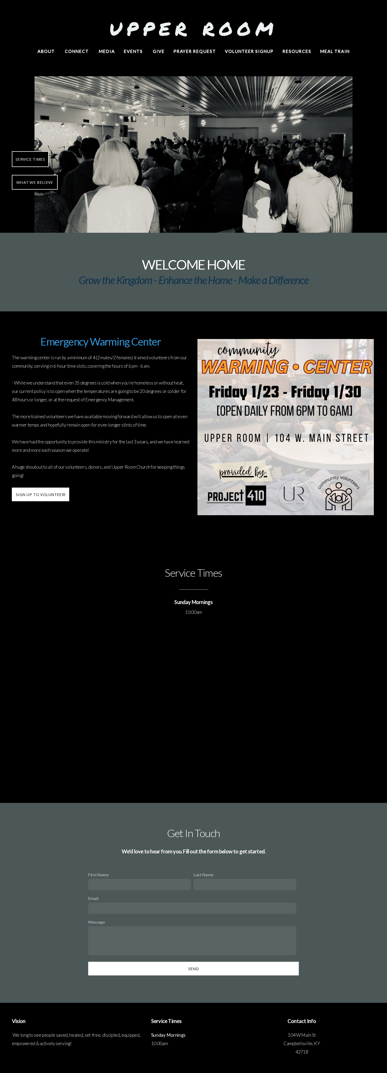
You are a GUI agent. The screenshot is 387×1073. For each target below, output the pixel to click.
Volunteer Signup (249, 51)
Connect (77, 51)
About (46, 51)
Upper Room (193, 28)
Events (134, 51)
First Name (98, 874)
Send (193, 968)
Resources (296, 51)
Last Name (204, 874)
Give (159, 51)
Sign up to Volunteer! (40, 494)
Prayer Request (194, 51)
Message (96, 921)
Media (107, 51)
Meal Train (335, 51)
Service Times (30, 159)
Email (93, 898)
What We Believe (34, 182)
